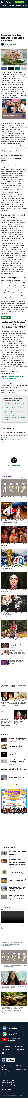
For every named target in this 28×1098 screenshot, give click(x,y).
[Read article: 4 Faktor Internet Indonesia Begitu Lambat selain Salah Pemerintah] (4, 740)
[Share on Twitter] (11, 68)
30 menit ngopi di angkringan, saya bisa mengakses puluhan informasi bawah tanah (17, 880)
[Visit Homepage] (6, 2)
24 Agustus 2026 (12, 892)
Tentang (4, 1065)
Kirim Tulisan (20, 2)
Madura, (11, 179)
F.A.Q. (17, 1067)
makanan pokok (15, 439)
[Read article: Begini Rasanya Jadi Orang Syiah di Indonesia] (4, 754)
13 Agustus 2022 (6, 46)
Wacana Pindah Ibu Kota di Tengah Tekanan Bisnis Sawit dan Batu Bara (17, 777)
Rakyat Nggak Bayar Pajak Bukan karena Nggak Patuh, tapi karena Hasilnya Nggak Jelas (17, 769)
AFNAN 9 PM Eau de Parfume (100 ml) (15, 411)
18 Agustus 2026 (12, 901)
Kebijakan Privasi (20, 1071)
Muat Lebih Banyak (14, 784)
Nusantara (4, 5)
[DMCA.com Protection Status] (10, 1060)
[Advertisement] (14, 18)
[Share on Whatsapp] (18, 68)
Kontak (3, 1076)
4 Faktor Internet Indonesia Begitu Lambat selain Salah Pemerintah (17, 739)
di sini (13, 392)
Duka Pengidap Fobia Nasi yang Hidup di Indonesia (12, 378)
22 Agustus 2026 (12, 867)
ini (14, 387)
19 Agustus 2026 (12, 856)
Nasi (22, 439)
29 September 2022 (12, 741)
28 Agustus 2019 (12, 781)
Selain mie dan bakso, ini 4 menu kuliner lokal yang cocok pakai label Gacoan (17, 888)
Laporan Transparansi (21, 1074)
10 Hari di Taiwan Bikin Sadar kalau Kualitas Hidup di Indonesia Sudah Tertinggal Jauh (13, 326)
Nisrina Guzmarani (11, 44)
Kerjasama (18, 1065)
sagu (3, 441)
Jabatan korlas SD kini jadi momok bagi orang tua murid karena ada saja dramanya (17, 853)
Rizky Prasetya (21, 394)
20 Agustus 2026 (12, 875)
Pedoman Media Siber (21, 1069)
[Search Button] (26, 2)
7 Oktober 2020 (12, 756)
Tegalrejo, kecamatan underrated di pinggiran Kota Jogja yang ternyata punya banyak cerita (17, 872)
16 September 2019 (12, 749)
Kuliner (12, 5)
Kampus (18, 5)
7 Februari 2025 (12, 764)
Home (2, 32)
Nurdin (9, 286)
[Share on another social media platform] (24, 68)
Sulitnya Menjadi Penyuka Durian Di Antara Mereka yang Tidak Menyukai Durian (17, 746)
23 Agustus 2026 (12, 883)
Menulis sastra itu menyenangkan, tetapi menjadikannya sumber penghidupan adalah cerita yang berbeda (17, 898)
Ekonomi (25, 5)
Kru (2, 1067)
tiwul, (3, 249)
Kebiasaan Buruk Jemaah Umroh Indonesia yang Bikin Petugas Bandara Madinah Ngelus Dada (17, 761)
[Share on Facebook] (4, 68)
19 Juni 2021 (11, 772)
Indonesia (7, 439)
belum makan (20, 76)
